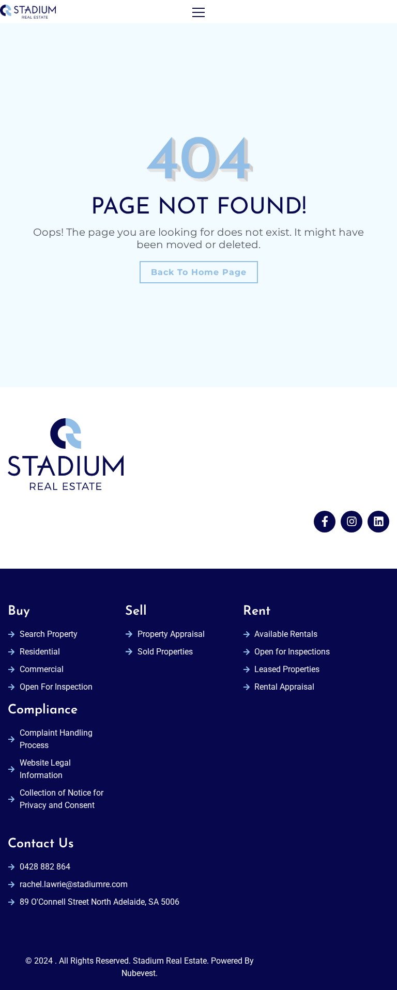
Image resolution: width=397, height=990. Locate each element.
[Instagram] (351, 521)
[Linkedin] (378, 521)
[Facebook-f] (324, 521)
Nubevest (138, 973)
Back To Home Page (199, 272)
